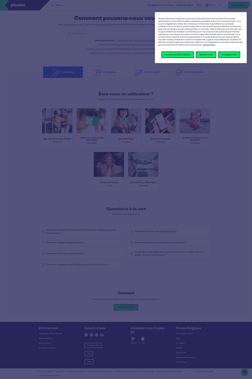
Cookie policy (209, 45)
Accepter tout (229, 55)
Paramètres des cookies (177, 55)
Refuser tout (206, 55)
